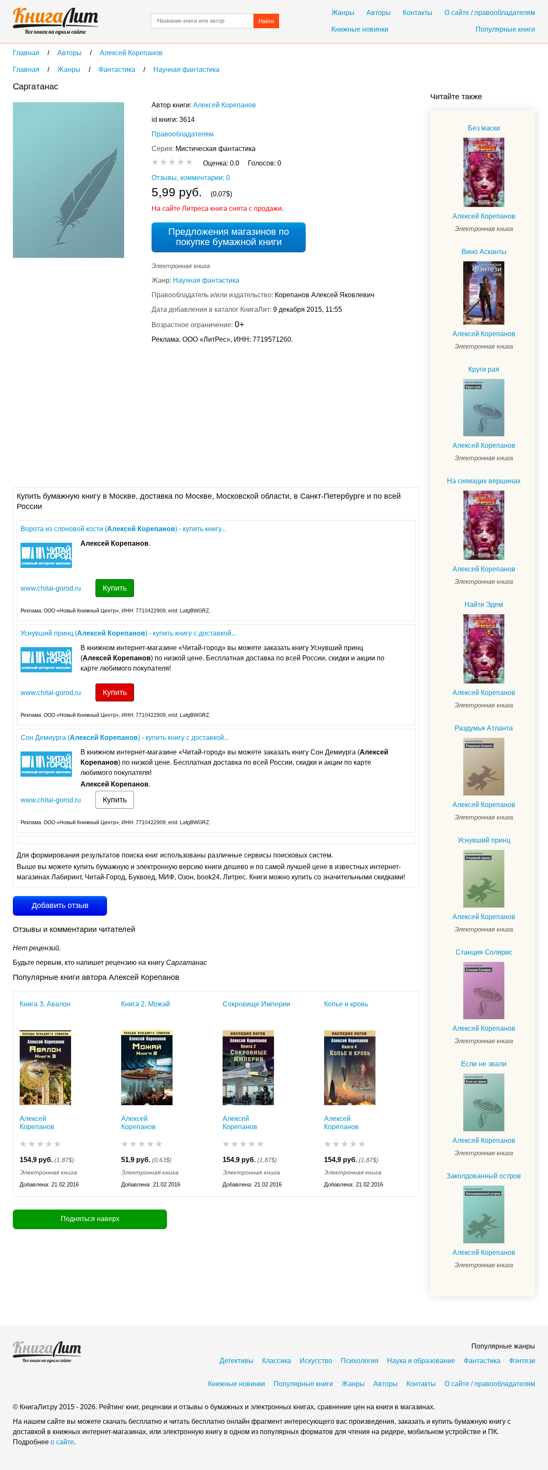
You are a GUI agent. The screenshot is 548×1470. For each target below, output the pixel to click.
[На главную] (55, 21)
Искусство (316, 1360)
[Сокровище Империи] (248, 1067)
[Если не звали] (483, 1102)
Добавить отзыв (60, 905)
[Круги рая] (483, 408)
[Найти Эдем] (483, 648)
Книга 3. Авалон (45, 1004)
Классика (276, 1360)
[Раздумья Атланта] (483, 767)
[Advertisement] (169, 414)
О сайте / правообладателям (489, 12)
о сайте (62, 1442)
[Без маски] (483, 172)
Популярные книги (505, 29)
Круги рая (483, 369)
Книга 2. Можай (145, 1004)
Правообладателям (183, 134)
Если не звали (483, 1064)
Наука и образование (421, 1360)
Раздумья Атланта (484, 728)
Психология (359, 1360)
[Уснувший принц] (483, 879)
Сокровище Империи (256, 1004)
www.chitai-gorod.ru (51, 588)
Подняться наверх (90, 1218)
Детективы (236, 1360)
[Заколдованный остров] (483, 1214)
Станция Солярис (484, 952)
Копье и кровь (346, 1004)
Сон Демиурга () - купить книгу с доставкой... (125, 737)
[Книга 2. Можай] (147, 1067)
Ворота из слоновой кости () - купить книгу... (123, 528)
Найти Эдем (484, 604)
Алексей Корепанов (224, 105)
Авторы (378, 12)
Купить (115, 588)
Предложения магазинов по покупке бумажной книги (228, 236)
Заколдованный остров (484, 1176)
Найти (266, 21)
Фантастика (482, 1360)
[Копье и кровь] (349, 1067)
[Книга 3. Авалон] (45, 1067)
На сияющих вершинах (484, 481)
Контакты (417, 12)
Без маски (484, 128)
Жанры (342, 12)
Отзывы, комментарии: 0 (191, 177)
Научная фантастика (206, 280)
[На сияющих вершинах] (483, 525)
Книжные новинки (359, 29)
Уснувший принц (484, 840)
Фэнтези (522, 1360)
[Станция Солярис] (483, 991)
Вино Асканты (484, 251)
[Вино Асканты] (483, 293)
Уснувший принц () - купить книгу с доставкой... (128, 633)
